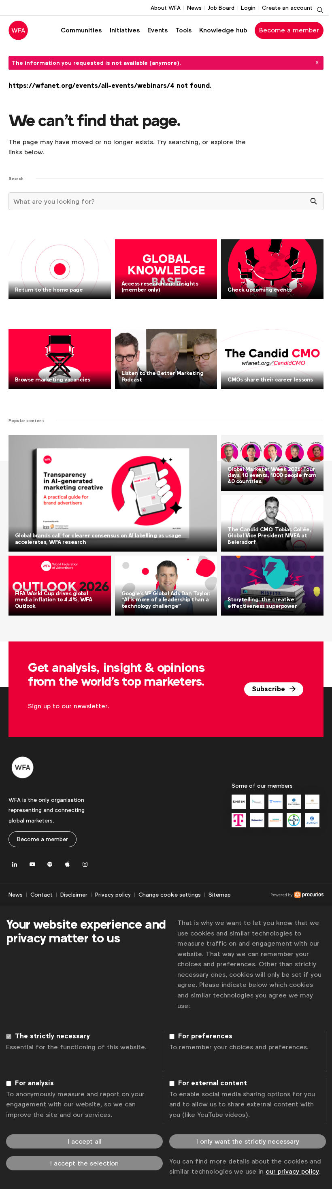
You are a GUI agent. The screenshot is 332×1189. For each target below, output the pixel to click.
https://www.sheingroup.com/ (239, 802)
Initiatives (125, 30)
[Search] (313, 201)
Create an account (287, 8)
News (194, 8)
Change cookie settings (169, 895)
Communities (81, 30)
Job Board (221, 8)
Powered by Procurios (277, 895)
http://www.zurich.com (312, 820)
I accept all (85, 1141)
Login (248, 8)
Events (157, 30)
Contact (41, 895)
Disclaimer (73, 895)
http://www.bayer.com (294, 820)
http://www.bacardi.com (312, 802)
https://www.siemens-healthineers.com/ (275, 820)
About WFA (166, 8)
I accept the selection (84, 1163)
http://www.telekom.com (239, 820)
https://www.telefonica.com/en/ (275, 802)
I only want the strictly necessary (247, 1141)
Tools (183, 30)
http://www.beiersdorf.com (257, 820)
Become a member (289, 30)
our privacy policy (292, 1171)
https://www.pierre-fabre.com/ (294, 802)
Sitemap (220, 895)
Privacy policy (113, 895)
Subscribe (269, 689)
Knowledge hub (223, 30)
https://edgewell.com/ (257, 802)
